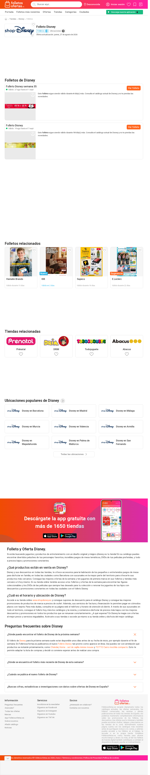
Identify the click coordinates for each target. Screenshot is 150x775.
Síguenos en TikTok (45, 717)
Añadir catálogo (11, 724)
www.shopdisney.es (42, 600)
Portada (9, 12)
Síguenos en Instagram (47, 711)
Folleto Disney (65, 644)
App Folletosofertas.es (14, 718)
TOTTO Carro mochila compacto (112, 647)
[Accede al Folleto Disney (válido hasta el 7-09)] (20, 145)
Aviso (58, 758)
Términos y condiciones (72, 758)
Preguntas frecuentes (14, 705)
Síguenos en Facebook (47, 707)
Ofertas (47, 12)
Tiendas (58, 12)
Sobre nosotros (11, 721)
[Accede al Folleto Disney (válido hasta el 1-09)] (20, 106)
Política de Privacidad (92, 758)
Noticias (8, 728)
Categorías (70, 12)
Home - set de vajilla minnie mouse (76, 647)
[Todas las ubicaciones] (62, 400)
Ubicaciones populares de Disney (32, 400)
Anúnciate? (9, 708)
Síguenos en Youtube (46, 714)
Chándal (54, 647)
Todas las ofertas (12, 711)
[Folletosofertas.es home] (14, 4)
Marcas (8, 714)
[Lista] (140, 4)
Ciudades (84, 12)
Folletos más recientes (28, 12)
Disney (21, 19)
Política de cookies (111, 758)
